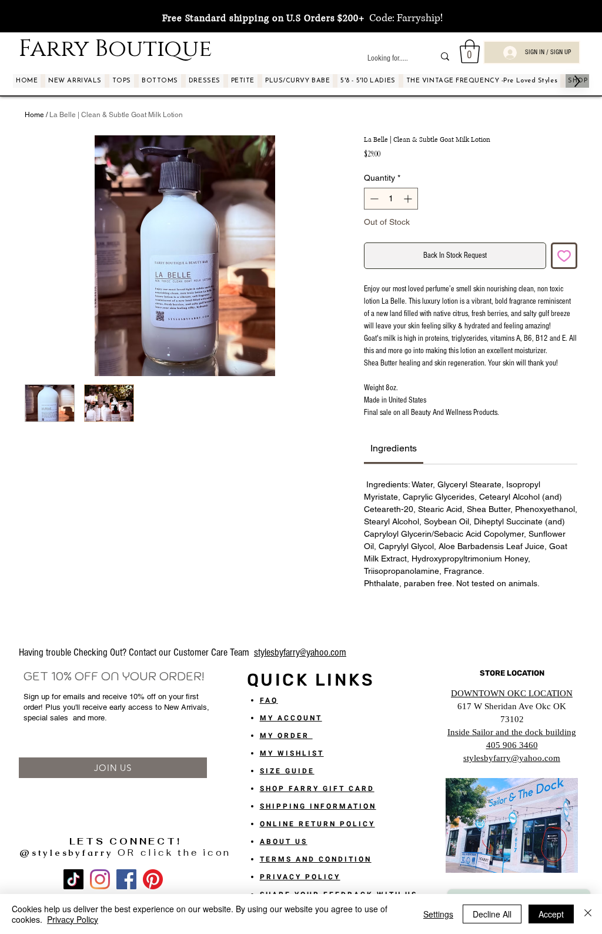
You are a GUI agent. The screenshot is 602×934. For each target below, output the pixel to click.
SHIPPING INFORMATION (318, 806)
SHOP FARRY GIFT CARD (317, 788)
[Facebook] (126, 879)
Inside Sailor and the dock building (511, 732)
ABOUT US (283, 841)
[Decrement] (373, 198)
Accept (551, 914)
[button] (470, 51)
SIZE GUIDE (287, 771)
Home (34, 115)
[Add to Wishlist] (564, 255)
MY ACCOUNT (291, 718)
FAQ (269, 700)
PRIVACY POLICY (300, 877)
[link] (393, 448)
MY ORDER (286, 735)
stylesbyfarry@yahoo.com (300, 652)
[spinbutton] (391, 198)
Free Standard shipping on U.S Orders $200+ (263, 18)
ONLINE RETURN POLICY (317, 824)
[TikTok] (73, 879)
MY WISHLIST (292, 753)
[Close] (588, 914)
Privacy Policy (72, 919)
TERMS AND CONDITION (316, 859)
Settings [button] (438, 914)
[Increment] (409, 198)
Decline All (492, 914)
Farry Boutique (115, 49)
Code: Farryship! (403, 18)
